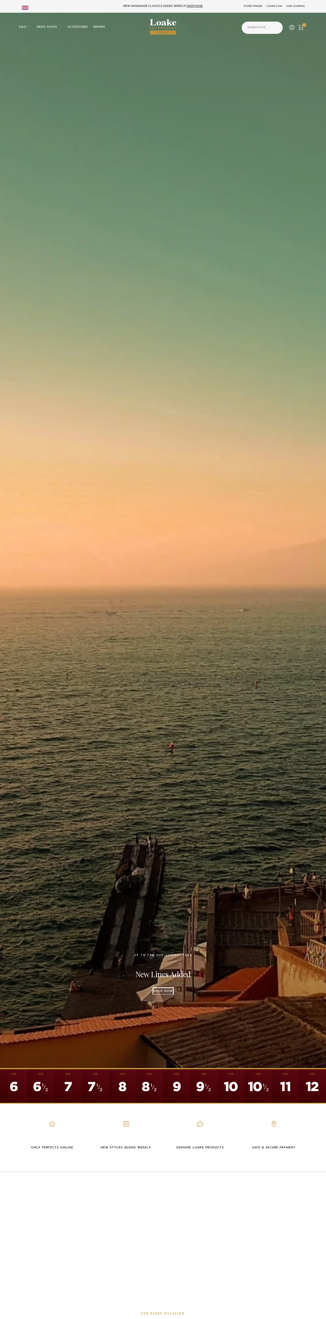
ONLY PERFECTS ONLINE (52, 1147)
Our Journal (295, 6)
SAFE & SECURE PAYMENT (274, 1147)
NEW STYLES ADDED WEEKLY (126, 1147)
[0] (300, 27)
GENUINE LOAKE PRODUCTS (200, 1147)
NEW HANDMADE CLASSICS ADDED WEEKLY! (163, 6)
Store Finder (252, 6)
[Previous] (16, 540)
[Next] (310, 540)
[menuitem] (28, 27)
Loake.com (274, 6)
